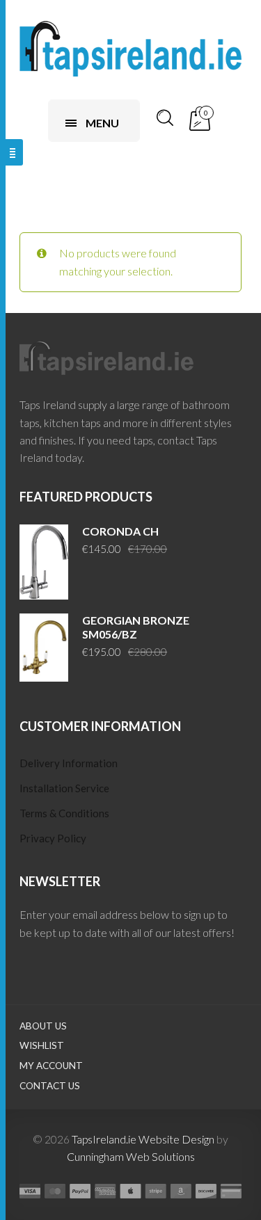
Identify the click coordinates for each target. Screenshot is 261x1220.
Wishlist (41, 1045)
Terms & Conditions (64, 813)
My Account (51, 1065)
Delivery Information (68, 763)
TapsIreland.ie (104, 1139)
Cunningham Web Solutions (131, 1156)
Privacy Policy (52, 838)
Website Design (176, 1139)
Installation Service (64, 788)
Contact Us (49, 1085)
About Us (43, 1026)
